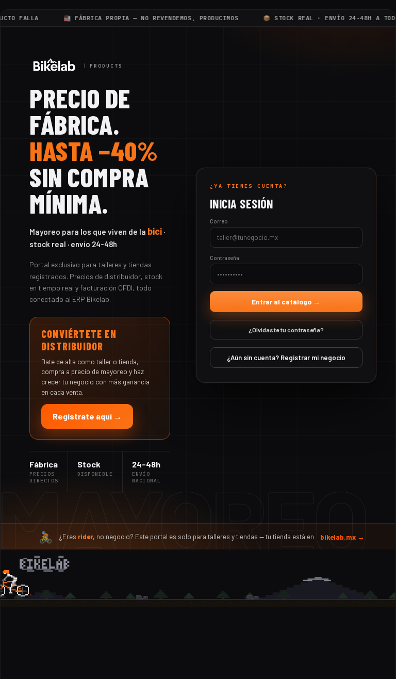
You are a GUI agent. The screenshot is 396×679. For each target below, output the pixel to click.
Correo (219, 221)
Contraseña (224, 257)
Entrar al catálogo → (286, 301)
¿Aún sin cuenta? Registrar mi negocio (286, 357)
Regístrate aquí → (87, 416)
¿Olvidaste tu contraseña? (286, 329)
